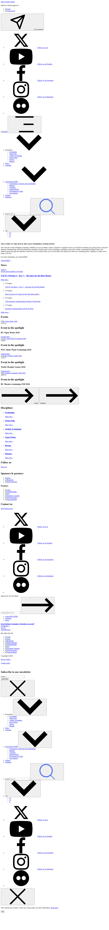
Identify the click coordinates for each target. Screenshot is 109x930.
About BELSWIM (11, 182)
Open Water (13, 158)
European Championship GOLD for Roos (19, 309)
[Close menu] (17, 896)
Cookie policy (5, 663)
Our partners (13, 193)
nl (10, 235)
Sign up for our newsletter (9, 596)
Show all (4, 467)
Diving (11, 160)
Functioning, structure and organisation (22, 184)
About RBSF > (6, 260)
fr (9, 237)
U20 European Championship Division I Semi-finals (22, 301)
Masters (12, 161)
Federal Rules (14, 189)
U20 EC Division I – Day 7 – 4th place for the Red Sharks (24, 287)
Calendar (8, 165)
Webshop (8, 197)
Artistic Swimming (15, 156)
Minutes (12, 185)
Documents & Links (16, 191)
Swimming (13, 152)
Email (3, 676)
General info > (6, 337)
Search (7, 214)
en (10, 233)
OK (3, 911)
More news (4, 312)
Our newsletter (38, 29)
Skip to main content (8, 2)
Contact (7, 195)
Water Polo (13, 154)
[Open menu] (24, 124)
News (7, 163)
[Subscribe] (38, 605)
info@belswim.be (7, 509)
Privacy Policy (6, 659)
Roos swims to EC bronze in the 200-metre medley (22, 294)
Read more (54, 908)
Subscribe (5, 679)
